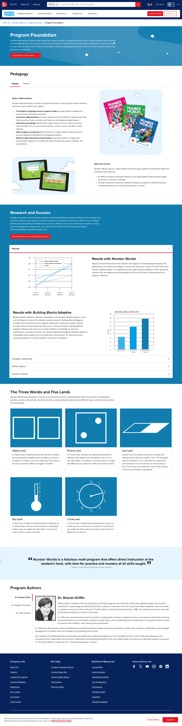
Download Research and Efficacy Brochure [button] (30, 237)
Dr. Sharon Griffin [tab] (23, 597)
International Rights (100, 677)
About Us (14, 667)
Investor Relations (18, 682)
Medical (36, 4)
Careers (13, 672)
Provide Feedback (100, 702)
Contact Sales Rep (59, 672)
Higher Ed (25, 4)
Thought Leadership (22, 359)
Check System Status (60, 677)
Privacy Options (153, 719)
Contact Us (76, 14)
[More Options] (178, 4)
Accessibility (97, 667)
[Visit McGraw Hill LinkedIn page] (167, 666)
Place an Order (57, 687)
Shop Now (92, 14)
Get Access (60, 14)
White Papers (19, 366)
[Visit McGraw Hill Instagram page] (154, 666)
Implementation (45, 14)
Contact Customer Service (62, 667)
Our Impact (15, 697)
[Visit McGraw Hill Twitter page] (140, 666)
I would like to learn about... (24, 55)
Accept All (170, 720)
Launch (169, 14)
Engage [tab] (15, 84)
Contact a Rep (155, 14)
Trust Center (15, 702)
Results (15, 249)
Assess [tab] (26, 84)
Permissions (97, 687)
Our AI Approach (99, 682)
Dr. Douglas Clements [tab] (21, 605)
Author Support (98, 672)
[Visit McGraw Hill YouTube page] (147, 666)
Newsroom (15, 687)
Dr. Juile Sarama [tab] (23, 613)
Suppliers (96, 697)
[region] (91, 720)
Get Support (56, 682)
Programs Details (24, 14)
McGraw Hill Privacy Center (61, 721)
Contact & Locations (19, 677)
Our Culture (15, 692)
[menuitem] (25, 13)
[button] (160, 4)
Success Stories (20, 374)
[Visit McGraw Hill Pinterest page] (160, 666)
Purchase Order (98, 692)
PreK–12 (13, 4)
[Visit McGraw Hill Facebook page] (134, 666)
